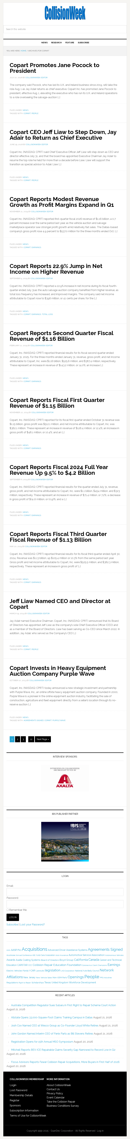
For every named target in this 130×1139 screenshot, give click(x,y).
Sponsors (15, 1105)
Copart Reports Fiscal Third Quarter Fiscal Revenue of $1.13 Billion (58, 537)
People (35, 113)
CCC (30, 965)
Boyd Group (66, 960)
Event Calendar (56, 1097)
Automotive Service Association (87, 955)
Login (13, 1085)
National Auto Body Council (87, 970)
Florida (25, 971)
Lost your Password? (32, 924)
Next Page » (43, 739)
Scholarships (38, 982)
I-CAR (32, 970)
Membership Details (21, 1095)
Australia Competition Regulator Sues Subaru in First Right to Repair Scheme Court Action (63, 1005)
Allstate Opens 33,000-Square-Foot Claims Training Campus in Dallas (52, 1017)
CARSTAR (22, 965)
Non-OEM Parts (60, 977)
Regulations (12, 982)
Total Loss (47, 314)
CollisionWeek (65, 13)
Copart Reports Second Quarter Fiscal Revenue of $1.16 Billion (61, 336)
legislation (52, 970)
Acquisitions (34, 949)
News (25, 110)
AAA (8, 950)
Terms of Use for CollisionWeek (28, 1115)
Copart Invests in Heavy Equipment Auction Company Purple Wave (58, 671)
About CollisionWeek (59, 1085)
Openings (76, 977)
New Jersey (29, 977)
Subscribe (12, 924)
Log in (100, 1130)
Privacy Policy (55, 1093)
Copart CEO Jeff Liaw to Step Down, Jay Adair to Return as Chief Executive (63, 135)
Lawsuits (40, 970)
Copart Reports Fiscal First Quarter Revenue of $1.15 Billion (57, 403)
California (81, 960)
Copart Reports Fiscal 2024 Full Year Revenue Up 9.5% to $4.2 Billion (59, 470)
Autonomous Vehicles (114, 955)
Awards (10, 959)
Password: (12, 897)
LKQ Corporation (67, 971)
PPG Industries (106, 978)
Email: (9, 885)
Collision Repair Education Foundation (57, 964)
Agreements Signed (34, 720)
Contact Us (53, 1089)
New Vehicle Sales (44, 977)
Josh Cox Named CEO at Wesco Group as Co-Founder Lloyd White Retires (54, 1025)
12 (31, 739)
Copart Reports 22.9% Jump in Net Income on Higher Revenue (56, 269)
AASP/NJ (16, 949)
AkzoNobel (10, 955)
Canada (93, 960)
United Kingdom (60, 982)
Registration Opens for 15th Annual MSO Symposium (42, 1041)
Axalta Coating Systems (28, 960)
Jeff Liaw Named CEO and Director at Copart (60, 604)
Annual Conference (24, 955)
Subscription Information (24, 1110)
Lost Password (18, 1090)
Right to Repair (25, 983)
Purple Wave (58, 720)
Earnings (36, 247)
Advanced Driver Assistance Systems (67, 950)
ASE (34, 955)
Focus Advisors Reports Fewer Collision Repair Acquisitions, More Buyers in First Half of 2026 (65, 1062)
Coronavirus (87, 965)
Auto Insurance (61, 955)
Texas (47, 982)
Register (14, 1100)
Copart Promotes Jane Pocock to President (54, 68)
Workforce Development (82, 982)
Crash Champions (100, 965)
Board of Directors (50, 960)
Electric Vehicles (14, 970)
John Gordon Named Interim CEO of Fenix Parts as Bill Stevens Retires (52, 1033)
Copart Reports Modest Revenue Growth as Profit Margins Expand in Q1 (62, 202)
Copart (27, 113)
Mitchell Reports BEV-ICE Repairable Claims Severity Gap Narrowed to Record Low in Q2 (63, 1049)
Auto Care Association (45, 955)
